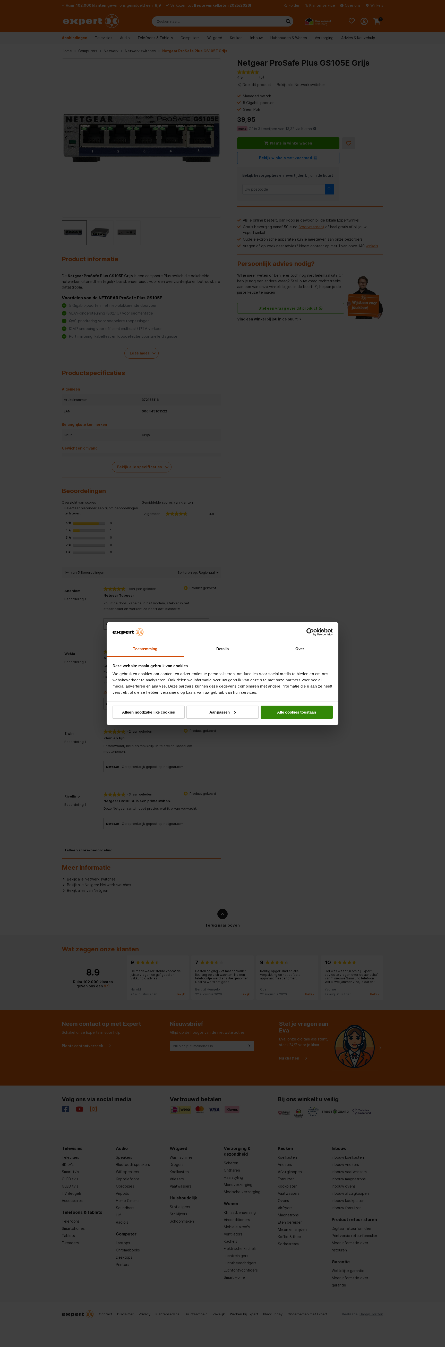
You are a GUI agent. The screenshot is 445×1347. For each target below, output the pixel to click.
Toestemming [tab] (145, 649)
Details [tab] (222, 649)
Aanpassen (219, 712)
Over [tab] (299, 649)
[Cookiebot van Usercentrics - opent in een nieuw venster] (310, 632)
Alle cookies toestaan (296, 712)
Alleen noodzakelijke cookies (148, 712)
